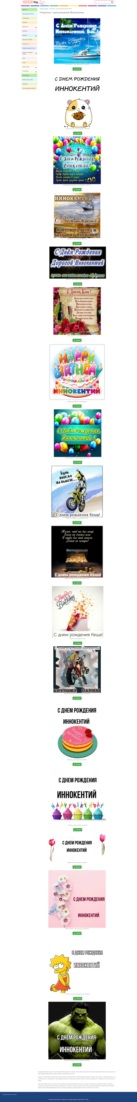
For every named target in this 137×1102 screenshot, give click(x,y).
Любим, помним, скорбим (28, 79)
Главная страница (44, 8)
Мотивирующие (26, 75)
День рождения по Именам (28, 13)
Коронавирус (25, 84)
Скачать (78, 69)
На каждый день (26, 18)
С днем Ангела (25, 43)
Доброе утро (25, 9)
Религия (24, 62)
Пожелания (25, 22)
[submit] (112, 2)
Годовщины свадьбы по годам (28, 48)
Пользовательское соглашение (9, 1094)
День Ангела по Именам (27, 39)
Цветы (24, 58)
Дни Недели (25, 31)
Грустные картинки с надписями (29, 88)
